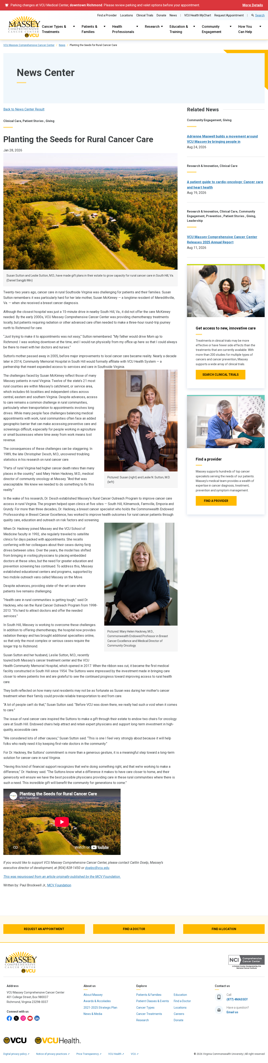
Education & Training (179, 29)
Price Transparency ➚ (89, 1054)
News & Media (93, 1014)
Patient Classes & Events (152, 1001)
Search (260, 15)
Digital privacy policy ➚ (16, 1054)
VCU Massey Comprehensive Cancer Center (28, 45)
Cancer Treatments (149, 1014)
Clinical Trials (144, 15)
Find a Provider (107, 15)
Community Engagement (211, 29)
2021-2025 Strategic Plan (100, 1007)
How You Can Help (245, 29)
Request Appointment (229, 15)
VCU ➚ (135, 1054)
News (173, 15)
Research (152, 27)
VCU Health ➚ (116, 1054)
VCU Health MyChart (197, 15)
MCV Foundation (59, 885)
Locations (126, 15)
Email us (232, 1012)
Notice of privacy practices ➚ (53, 1054)
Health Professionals (123, 29)
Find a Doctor (182, 1001)
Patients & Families (89, 29)
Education (180, 994)
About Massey (93, 994)
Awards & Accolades (97, 1001)
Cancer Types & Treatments (54, 29)
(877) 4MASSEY (237, 999)
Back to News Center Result (23, 109)
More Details (252, 5)
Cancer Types (145, 1007)
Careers (179, 1014)
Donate (161, 15)
